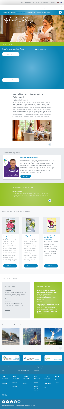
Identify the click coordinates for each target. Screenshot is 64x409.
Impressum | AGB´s (29, 2)
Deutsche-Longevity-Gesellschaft (4, 394)
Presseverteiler (4, 383)
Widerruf (38, 2)
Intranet (52, 2)
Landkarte (13, 12)
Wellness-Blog (25, 381)
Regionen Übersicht (57, 377)
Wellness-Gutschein (31, 12)
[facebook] (8, 401)
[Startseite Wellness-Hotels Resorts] (13, 7)
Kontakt (34, 405)
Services (36, 376)
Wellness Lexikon (46, 12)
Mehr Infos (25, 176)
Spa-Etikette (46, 381)
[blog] (4, 401)
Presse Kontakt (4, 381)
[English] (60, 3)
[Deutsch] (57, 3)
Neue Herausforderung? (55, 367)
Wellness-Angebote (21, 12)
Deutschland (57, 379)
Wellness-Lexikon (47, 383)
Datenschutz (45, 2)
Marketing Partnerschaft (23, 367)
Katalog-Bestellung (37, 378)
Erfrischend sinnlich (26, 386)
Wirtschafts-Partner (15, 378)
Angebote (5, 44)
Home (21, 2)
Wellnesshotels (6, 12)
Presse (3, 376)
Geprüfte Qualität (47, 378)
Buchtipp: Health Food (29, 236)
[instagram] (11, 401)
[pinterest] (15, 401)
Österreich (57, 382)
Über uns (39, 12)
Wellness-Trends (5, 386)
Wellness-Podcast (26, 378)
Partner (14, 376)
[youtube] (19, 401)
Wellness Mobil (5, 367)
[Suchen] (60, 7)
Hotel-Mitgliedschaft (38, 367)
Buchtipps (10, 44)
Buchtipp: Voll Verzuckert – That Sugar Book (50, 236)
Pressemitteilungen (5, 378)
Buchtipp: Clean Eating (8, 236)
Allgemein (25, 376)
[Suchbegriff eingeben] (51, 7)
